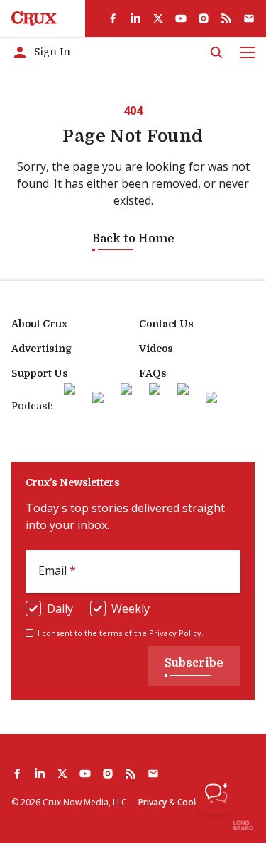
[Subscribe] (249, 18)
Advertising (41, 348)
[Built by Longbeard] (243, 825)
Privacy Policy (175, 633)
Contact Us (166, 323)
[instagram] (203, 18)
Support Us (39, 373)
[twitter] (158, 18)
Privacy (152, 802)
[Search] (216, 52)
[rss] (226, 18)
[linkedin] (135, 18)
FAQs (153, 373)
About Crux (39, 323)
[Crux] (34, 18)
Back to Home (133, 238)
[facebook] (112, 18)
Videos (156, 348)
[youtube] (181, 18)
